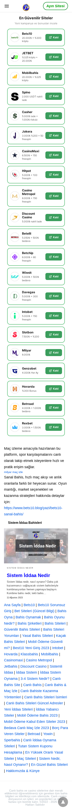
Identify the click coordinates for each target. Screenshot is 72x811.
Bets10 (29, 605)
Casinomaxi (13, 660)
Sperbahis (12, 740)
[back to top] (63, 802)
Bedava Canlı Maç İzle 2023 (26, 728)
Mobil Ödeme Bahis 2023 (37, 715)
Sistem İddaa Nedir (20, 568)
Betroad (34, 734)
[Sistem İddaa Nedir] (36, 545)
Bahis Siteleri (55, 623)
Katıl (55, 37)
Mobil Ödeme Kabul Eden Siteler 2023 (34, 722)
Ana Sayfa (12, 605)
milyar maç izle (13, 472)
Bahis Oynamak (28, 617)
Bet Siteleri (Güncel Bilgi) (34, 611)
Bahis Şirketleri (30, 623)
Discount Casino (33, 666)
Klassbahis (29, 654)
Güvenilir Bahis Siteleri (22, 629)
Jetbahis (10, 666)
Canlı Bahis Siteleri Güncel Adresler (34, 703)
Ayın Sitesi (55, 6)
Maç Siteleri (26, 759)
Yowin (48, 734)
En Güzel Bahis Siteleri (49, 765)
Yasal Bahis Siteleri (37, 636)
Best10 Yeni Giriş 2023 (31, 648)
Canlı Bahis (32, 685)
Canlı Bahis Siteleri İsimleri (45, 697)
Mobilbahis (49, 654)
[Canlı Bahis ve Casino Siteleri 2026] (26, 5)
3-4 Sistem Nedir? (35, 679)
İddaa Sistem (26, 672)
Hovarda (11, 654)
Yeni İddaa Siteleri (18, 709)
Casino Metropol (39, 660)
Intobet (57, 648)
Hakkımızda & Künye (23, 771)
